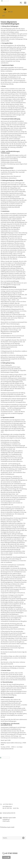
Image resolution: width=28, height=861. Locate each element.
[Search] (23, 838)
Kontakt (5, 857)
